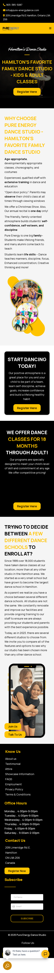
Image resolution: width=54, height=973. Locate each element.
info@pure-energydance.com (22, 10)
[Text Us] (45, 954)
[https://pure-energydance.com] (11, 28)
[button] (49, 28)
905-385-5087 (14, 4)
